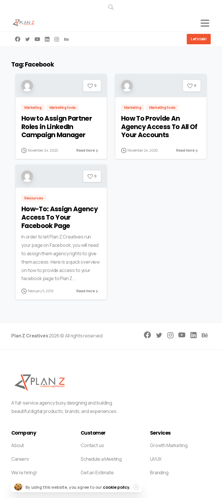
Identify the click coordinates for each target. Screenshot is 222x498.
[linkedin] (47, 39)
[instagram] (57, 39)
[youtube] (37, 39)
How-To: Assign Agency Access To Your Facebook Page (59, 217)
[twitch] (66, 39)
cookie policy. (116, 487)
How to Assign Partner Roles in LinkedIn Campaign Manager (56, 127)
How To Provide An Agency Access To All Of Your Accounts (159, 127)
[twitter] (27, 39)
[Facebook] (18, 39)
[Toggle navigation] (205, 23)
